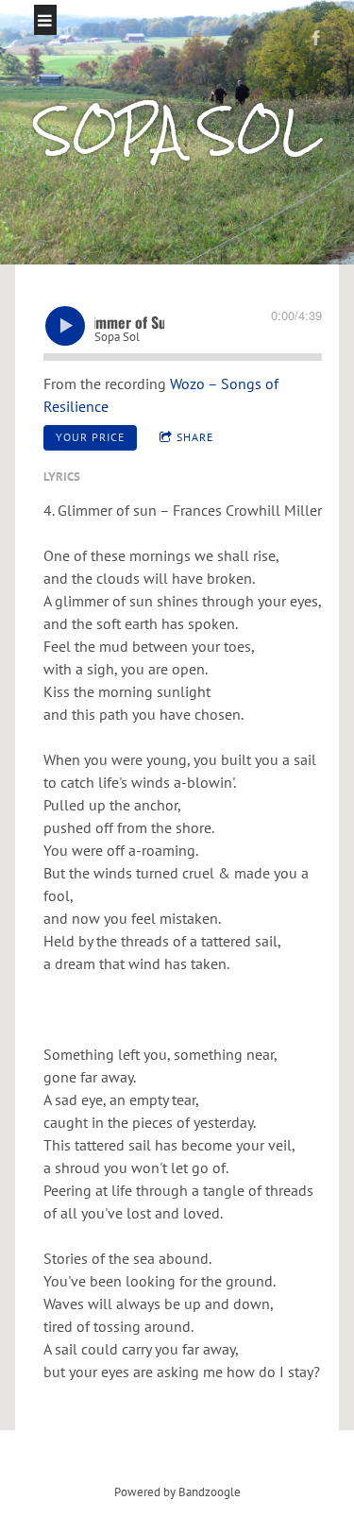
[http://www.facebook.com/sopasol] (316, 37)
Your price (90, 437)
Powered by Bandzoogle (177, 1491)
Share (195, 437)
